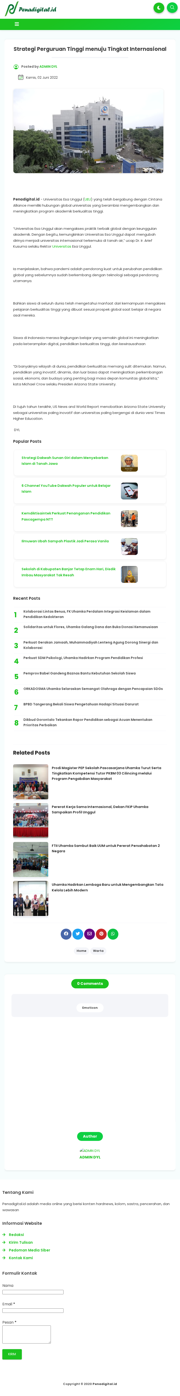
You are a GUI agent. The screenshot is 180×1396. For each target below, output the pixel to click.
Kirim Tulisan (21, 1242)
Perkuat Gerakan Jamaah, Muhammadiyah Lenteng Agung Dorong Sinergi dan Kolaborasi (90, 645)
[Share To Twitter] (77, 934)
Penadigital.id (105, 1384)
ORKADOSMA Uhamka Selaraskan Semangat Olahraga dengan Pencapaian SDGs (93, 688)
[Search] (172, 7)
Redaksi (16, 1234)
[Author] (90, 1150)
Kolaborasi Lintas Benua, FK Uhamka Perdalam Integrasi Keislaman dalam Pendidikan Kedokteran (86, 614)
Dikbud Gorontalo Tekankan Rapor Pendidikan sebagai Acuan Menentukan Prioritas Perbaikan (87, 722)
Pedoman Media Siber (29, 1250)
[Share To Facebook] (66, 934)
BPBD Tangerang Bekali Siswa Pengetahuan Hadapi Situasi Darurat (81, 704)
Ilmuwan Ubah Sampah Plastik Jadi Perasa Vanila (65, 541)
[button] (159, 8)
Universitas (62, 246)
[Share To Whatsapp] (113, 934)
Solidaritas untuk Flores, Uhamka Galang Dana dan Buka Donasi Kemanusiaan (90, 627)
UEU (88, 199)
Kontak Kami (21, 1257)
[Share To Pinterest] (101, 934)
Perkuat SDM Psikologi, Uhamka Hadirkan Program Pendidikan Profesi (83, 657)
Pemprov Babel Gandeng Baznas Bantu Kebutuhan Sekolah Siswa (79, 673)
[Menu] (81, 24)
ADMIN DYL (90, 1157)
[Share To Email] (89, 934)
